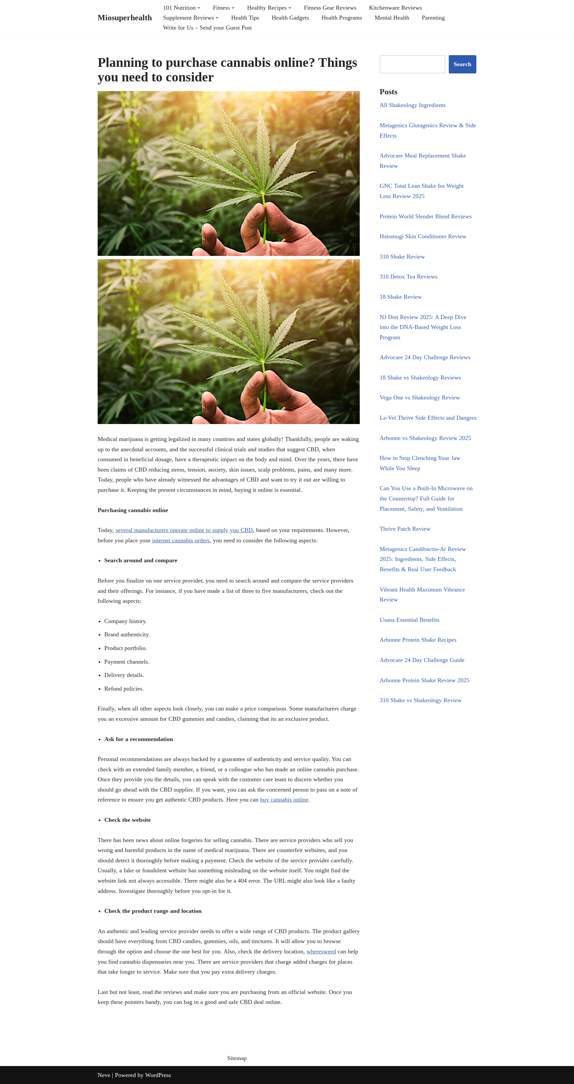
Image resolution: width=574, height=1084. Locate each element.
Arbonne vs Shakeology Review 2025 (425, 438)
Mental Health (392, 17)
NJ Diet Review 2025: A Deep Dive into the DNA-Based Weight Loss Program (423, 327)
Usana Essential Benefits (409, 619)
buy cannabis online (284, 799)
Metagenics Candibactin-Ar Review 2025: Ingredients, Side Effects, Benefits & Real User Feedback (423, 559)
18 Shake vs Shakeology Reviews (420, 377)
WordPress (158, 1075)
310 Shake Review (402, 256)
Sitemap (237, 1058)
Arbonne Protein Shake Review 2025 (424, 680)
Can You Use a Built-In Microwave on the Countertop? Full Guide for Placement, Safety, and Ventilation (426, 498)
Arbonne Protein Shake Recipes (418, 639)
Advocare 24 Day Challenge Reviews (425, 357)
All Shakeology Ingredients (413, 105)
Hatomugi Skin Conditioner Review (423, 236)
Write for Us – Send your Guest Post (207, 27)
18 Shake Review (401, 296)
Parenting (433, 17)
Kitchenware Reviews (395, 7)
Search (462, 64)
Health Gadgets (290, 17)
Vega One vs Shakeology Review (420, 397)
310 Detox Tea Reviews (408, 276)
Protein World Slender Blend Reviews (426, 216)
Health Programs (342, 17)
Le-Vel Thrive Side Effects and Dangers (428, 417)
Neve (104, 1075)
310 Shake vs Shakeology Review (421, 700)
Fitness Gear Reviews (330, 7)
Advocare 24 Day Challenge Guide (422, 660)
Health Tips (245, 17)
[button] (198, 7)
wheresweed (321, 951)
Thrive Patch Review (405, 528)
